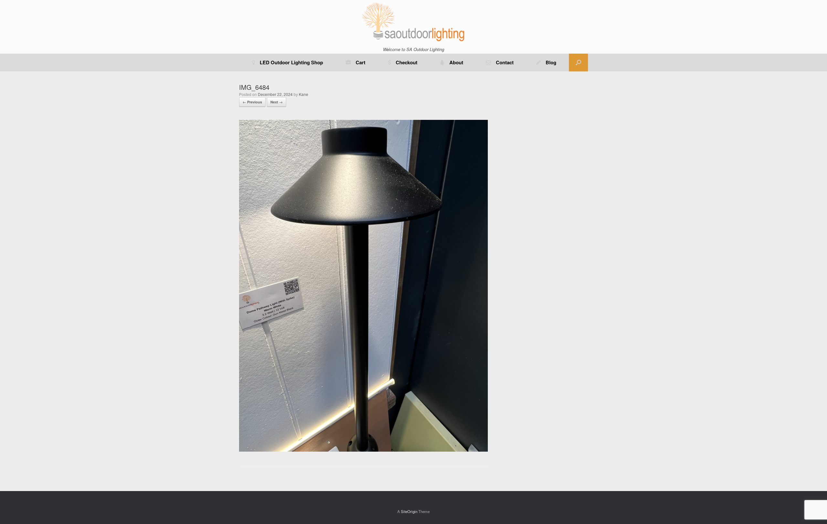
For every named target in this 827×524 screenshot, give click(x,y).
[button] (578, 62)
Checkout (406, 62)
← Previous (252, 102)
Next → (276, 102)
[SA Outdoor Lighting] (413, 21)
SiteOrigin (409, 511)
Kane (303, 94)
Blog (551, 62)
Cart (360, 62)
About (456, 62)
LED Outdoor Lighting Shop (291, 62)
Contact (505, 62)
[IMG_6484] (363, 450)
